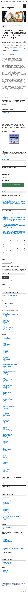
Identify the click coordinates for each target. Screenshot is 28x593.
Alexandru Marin (6, 338)
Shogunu (4, 446)
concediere (4, 61)
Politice (20, 81)
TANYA (4, 455)
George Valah (5, 388)
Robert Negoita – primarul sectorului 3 (11, 438)
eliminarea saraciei (13, 67)
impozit (15, 72)
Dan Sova (5, 504)
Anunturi (8, 55)
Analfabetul (5, 342)
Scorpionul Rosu (6, 444)
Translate (11, 289)
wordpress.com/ (6, 330)
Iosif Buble (5, 539)
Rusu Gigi (5, 442)
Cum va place (5, 372)
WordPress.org (6, 470)
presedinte (4, 82)
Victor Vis (5, 464)
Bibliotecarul (5, 350)
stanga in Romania (22, 89)
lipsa (25, 73)
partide (6, 80)
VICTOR (4, 463)
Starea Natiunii (6, 451)
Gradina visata (6, 391)
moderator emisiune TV (7, 75)
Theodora (15, 54)
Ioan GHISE (5, 313)
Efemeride (5, 322)
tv (16, 90)
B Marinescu (5, 345)
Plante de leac (6, 429)
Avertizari (21, 55)
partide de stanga (12, 80)
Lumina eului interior (7, 403)
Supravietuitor (6, 454)
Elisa (4, 378)
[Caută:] (14, 191)
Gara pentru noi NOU (7, 385)
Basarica (4, 346)
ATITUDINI (5, 571)
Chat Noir (5, 360)
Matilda (4, 412)
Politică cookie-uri (10, 587)
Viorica (4, 465)
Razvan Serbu (5, 437)
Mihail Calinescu (6, 415)
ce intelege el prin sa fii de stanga (18, 60)
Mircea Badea (6, 540)
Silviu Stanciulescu (7, 449)
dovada (8, 65)
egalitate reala (18, 66)
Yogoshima (5, 472)
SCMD (4, 443)
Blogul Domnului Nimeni (8, 327)
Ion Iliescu (5, 510)
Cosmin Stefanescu (7, 366)
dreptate (16, 65)
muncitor (9, 76)
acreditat (4, 59)
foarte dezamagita (6, 71)
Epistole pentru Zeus (7, 379)
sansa (16, 87)
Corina (4, 365)
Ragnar (4, 433)
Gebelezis (5, 386)
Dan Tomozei (5, 319)
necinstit (24, 76)
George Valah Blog (6, 320)
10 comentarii (5, 92)
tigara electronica (6, 460)
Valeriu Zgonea (6, 517)
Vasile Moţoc (5, 519)
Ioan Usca (5, 396)
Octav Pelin (5, 426)
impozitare (19, 72)
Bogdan (4, 353)
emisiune (20, 67)
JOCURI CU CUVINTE (7, 399)
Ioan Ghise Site (6, 491)
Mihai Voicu (5, 515)
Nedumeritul (5, 421)
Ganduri (14, 57)
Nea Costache (6, 420)
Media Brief (5, 482)
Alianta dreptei (6, 339)
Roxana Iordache (6, 441)
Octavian (5, 427)
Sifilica (4, 448)
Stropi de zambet (6, 453)
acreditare (19, 58)
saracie (19, 87)
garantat (12, 71)
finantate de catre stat (19, 69)
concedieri (9, 61)
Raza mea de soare (7, 435)
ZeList (4, 483)
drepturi (12, 66)
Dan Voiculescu (6, 505)
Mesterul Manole (6, 413)
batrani (9, 60)
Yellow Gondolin (6, 471)
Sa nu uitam (18, 57)
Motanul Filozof (6, 419)
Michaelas (5, 414)
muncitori (13, 76)
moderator (23, 74)
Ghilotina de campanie (7, 389)
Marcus (4, 410)
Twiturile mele (5, 170)
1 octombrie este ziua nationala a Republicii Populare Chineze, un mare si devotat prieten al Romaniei (14, 220)
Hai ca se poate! (8, 7)
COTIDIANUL (6, 537)
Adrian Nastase (6, 497)
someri (15, 89)
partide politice (20, 80)
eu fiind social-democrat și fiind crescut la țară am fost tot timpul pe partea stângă (14, 68)
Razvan (4, 436)
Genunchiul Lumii (6, 387)
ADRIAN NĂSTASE (6, 329)
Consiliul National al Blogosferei (9, 361)
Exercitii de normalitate (7, 57)
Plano (4, 428)
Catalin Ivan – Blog (7, 500)
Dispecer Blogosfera (7, 374)
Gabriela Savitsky (6, 382)
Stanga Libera (6, 316)
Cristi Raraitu (6, 370)
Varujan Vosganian (7, 518)
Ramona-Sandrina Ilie (7, 434)
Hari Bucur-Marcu (7, 392)
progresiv (14, 82)
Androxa (4, 343)
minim (11, 74)
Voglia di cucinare (6, 468)
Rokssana (5, 440)
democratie (17, 64)
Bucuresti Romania (6, 306)
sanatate (13, 87)
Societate (5, 450)
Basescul (4, 347)
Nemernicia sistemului (7, 318)
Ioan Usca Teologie (7, 398)
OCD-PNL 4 (5, 424)
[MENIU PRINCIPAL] (24, 6)
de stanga (20, 62)
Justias (4, 400)
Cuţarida (4, 373)
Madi (4, 407)
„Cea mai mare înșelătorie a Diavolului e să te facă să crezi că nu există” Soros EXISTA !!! (14, 224)
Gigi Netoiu (10, 72)
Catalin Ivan (5, 498)
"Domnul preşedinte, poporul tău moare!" (11, 207)
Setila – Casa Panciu (7, 563)
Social (7, 89)
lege (23, 73)
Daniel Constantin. (6, 507)
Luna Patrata (5, 405)
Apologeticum (6, 570)
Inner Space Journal (7, 395)
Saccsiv (4, 575)
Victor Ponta (5, 521)
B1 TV (6, 60)
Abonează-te (5, 277)
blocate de (14, 185)
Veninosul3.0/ (5, 112)
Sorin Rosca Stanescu (7, 541)
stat (9, 90)
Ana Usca (5, 340)
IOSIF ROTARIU (6, 556)
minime (14, 74)
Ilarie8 (4, 394)
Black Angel (5, 351)
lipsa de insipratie (5, 74)
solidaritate (11, 89)
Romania (20, 85)
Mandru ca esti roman (7, 409)
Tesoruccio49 (5, 458)
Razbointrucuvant (6, 573)
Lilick (4, 401)
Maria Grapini (6, 512)
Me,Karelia (5, 315)
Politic (13, 81)
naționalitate (18, 76)
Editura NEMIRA (6, 538)
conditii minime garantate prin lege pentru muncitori (12, 62)
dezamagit (23, 64)
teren (12, 90)
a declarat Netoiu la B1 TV (11, 58)
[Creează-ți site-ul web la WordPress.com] (14, 1)
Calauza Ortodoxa (6, 572)
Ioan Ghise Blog (6, 489)
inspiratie (14, 73)
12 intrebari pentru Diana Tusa (9, 227)
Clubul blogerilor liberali (8, 527)
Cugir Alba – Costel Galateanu (9, 371)
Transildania (5, 462)
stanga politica (5, 90)
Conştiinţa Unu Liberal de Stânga (10, 364)
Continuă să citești (15, 50)
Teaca (4, 456)
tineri (14, 90)
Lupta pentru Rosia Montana (9, 406)
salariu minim (7, 87)
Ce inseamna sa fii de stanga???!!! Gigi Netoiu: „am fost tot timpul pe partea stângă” (14, 34)
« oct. (3, 255)
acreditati (8, 59)
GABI (4, 381)
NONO (4, 422)
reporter (12, 85)
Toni (3, 461)
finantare (11, 69)
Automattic (12, 582)
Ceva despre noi (6, 359)
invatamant (18, 73)
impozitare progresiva (6, 73)
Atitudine (12, 55)
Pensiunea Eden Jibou (7, 562)
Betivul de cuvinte (6, 349)
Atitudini (17, 55)
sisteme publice (5, 88)
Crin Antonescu (6, 502)
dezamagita (4, 65)
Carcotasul (5, 356)
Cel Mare (5, 358)
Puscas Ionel (5, 431)
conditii (13, 61)
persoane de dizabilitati (7, 81)
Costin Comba (6, 368)
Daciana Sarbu (6, 503)
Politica (17, 81)
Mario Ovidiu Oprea (7, 514)
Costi (4, 367)
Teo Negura (5, 457)
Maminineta (5, 408)
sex (22, 87)
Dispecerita (5, 375)
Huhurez (4, 393)
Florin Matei (5, 380)
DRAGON (5, 377)
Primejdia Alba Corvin (7, 430)
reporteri (16, 85)
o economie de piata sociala (14, 79)
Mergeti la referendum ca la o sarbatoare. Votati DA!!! (14, 216)
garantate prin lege (18, 71)
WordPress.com (6, 469)
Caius (4, 354)
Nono (4, 328)
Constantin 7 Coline (7, 363)
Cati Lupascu (5, 357)
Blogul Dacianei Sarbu (7, 326)
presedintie (9, 82)
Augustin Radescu (6, 344)
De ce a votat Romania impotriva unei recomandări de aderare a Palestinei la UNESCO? (14, 202)
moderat (18, 74)
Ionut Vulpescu (6, 511)
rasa (8, 85)
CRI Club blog (5, 528)
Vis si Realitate (6, 467)
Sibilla (4, 447)
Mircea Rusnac (6, 416)
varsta (18, 90)
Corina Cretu (5, 501)
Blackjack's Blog (6, 323)
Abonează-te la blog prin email (11, 266)
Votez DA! (5, 221)
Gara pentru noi (6, 325)
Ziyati (4, 474)
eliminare (7, 67)
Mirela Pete (5, 417)
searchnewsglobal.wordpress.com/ (10, 314)
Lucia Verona (5, 402)
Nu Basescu (5, 423)
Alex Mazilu (5, 337)
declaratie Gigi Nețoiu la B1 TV (8, 64)
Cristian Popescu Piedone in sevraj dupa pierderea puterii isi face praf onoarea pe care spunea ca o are (14, 229)
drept (12, 65)
